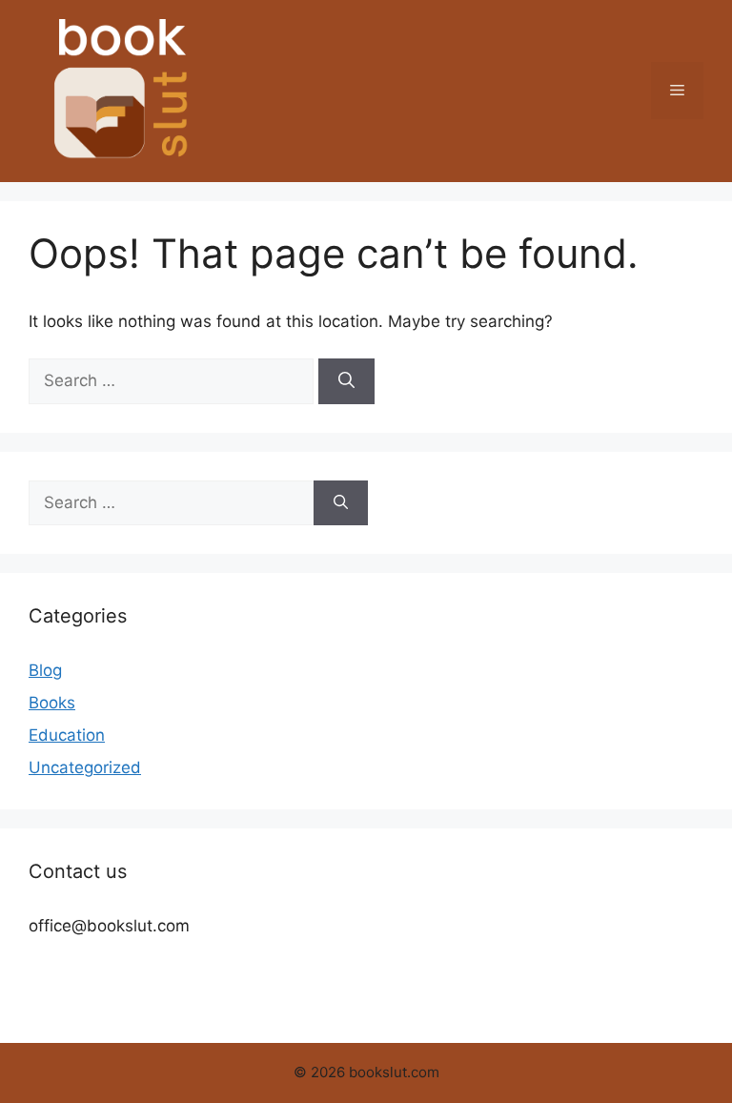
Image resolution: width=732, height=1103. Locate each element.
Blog (45, 670)
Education (67, 735)
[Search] (346, 381)
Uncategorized (85, 767)
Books (52, 702)
